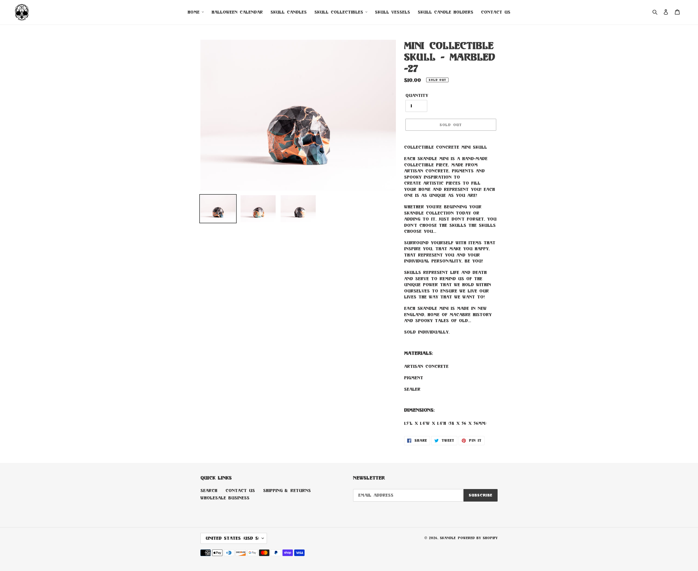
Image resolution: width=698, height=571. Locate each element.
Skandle (448, 538)
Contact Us (240, 490)
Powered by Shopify (478, 538)
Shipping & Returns (287, 490)
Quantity (416, 95)
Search (208, 490)
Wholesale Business (224, 497)
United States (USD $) (232, 538)
